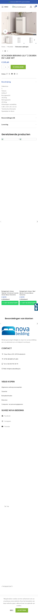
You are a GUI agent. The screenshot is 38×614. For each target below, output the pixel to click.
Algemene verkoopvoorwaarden (12, 387)
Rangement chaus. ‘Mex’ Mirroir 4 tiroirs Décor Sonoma (27, 293)
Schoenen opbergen (21, 46)
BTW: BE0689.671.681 (11, 359)
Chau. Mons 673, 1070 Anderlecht (14, 354)
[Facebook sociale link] (7, 74)
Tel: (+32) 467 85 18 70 (10, 364)
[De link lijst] (19, 416)
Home (3, 46)
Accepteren (22, 610)
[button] (4, 24)
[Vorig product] (3, 51)
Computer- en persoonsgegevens (12, 404)
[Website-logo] (19, 7)
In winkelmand (18, 67)
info (11, 610)
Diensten (4, 400)
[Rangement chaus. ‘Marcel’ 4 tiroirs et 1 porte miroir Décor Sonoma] (10, 214)
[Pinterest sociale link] (14, 74)
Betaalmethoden (7, 395)
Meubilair (10, 46)
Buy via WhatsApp (11, 303)
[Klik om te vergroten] (5, 31)
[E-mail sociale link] (12, 74)
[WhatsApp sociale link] (17, 74)
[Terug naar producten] (5, 51)
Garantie (4, 391)
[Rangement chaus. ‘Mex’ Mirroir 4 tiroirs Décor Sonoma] (28, 214)
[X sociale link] (9, 74)
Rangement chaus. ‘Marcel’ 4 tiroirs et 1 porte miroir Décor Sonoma (10, 293)
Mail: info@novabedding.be (11, 368)
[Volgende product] (7, 51)
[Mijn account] (31, 7)
